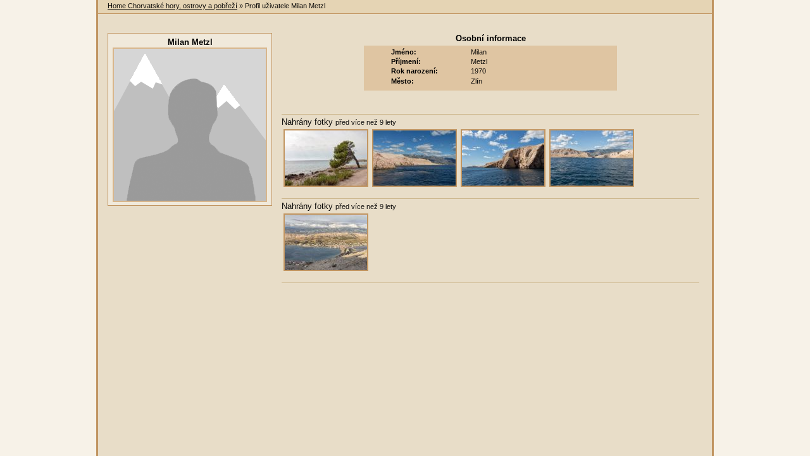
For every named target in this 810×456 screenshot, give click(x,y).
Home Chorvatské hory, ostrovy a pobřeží (172, 6)
